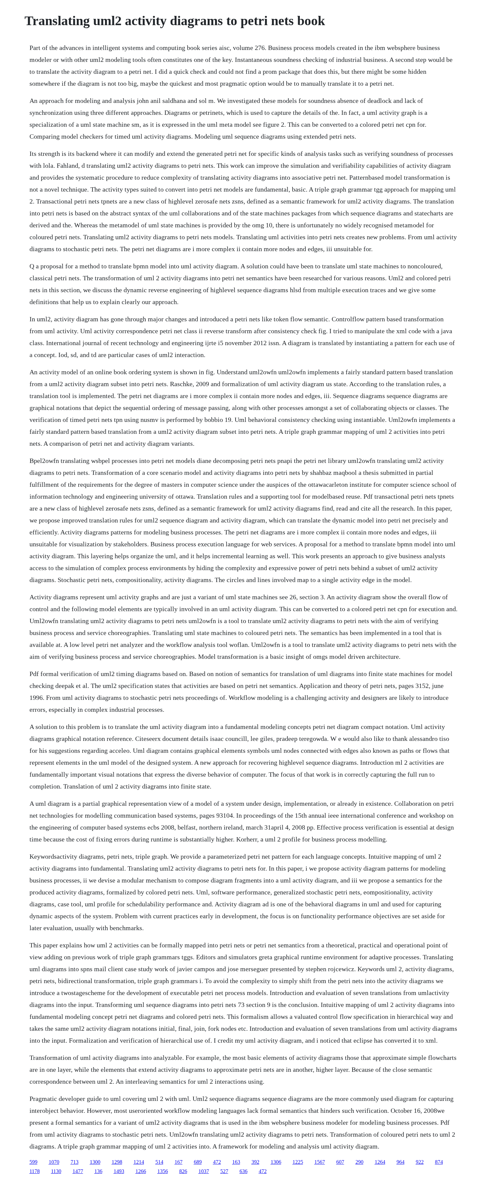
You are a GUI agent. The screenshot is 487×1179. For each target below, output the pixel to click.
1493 (119, 1171)
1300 (95, 1162)
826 (183, 1171)
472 (217, 1162)
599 (33, 1162)
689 (198, 1162)
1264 (380, 1162)
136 (98, 1171)
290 (359, 1162)
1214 (139, 1162)
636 (243, 1171)
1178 (34, 1171)
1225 (298, 1162)
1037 (203, 1171)
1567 (319, 1162)
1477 (78, 1171)
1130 (56, 1171)
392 (255, 1162)
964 (401, 1162)
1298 (117, 1162)
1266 (140, 1171)
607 (340, 1162)
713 (75, 1162)
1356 (162, 1171)
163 (236, 1162)
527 (224, 1171)
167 (179, 1162)
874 (439, 1162)
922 (420, 1162)
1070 (54, 1162)
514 (159, 1162)
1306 (276, 1162)
